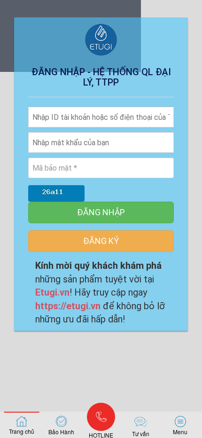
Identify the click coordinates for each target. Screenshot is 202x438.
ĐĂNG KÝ (101, 241)
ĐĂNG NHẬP (101, 212)
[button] (180, 425)
